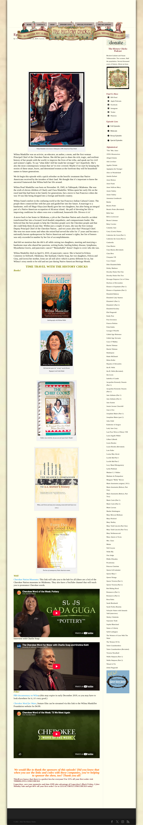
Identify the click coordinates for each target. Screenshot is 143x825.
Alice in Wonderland (113, 172)
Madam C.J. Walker (113, 472)
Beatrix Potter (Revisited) (115, 209)
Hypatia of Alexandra (113, 364)
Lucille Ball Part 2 (112, 461)
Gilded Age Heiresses (113, 334)
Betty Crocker (111, 224)
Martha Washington (113, 511)
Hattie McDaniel (112, 356)
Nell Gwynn (110, 548)
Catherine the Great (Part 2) (116, 239)
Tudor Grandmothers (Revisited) (117, 649)
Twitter (113, 112)
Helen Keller (110, 360)
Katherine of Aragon (113, 425)
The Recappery (104, 25)
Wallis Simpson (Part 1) (114, 657)
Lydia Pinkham (111, 469)
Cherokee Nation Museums (26, 579)
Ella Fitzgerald (111, 312)
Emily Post (110, 316)
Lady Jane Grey (112, 428)
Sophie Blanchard (112, 624)
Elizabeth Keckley (112, 309)
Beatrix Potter (111, 206)
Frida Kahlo (110, 327)
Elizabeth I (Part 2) (113, 305)
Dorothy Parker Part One (115, 272)
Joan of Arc (110, 410)
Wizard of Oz (111, 664)
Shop (52, 25)
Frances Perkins (111, 323)
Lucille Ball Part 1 (112, 458)
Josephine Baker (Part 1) (115, 414)
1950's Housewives (113, 154)
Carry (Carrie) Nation (113, 231)
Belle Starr (110, 213)
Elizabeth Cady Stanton (114, 298)
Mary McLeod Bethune (114, 515)
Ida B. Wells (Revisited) (114, 371)
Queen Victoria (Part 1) (114, 581)
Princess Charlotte (112, 566)
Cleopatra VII (111, 257)
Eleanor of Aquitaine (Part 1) (116, 286)
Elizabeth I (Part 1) (113, 301)
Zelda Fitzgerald (112, 668)
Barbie (108, 202)
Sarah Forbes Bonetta (113, 607)
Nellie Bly (110, 552)
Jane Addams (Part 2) (113, 399)
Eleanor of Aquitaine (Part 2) (116, 290)
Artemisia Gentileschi (113, 198)
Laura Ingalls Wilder (113, 436)
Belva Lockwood (112, 217)
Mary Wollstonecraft (113, 533)
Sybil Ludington (112, 632)
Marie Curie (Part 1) (113, 500)
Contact (41, 25)
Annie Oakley (111, 191)
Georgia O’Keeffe (112, 331)
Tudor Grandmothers (113, 645)
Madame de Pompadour (114, 476)
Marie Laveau (111, 507)
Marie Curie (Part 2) (113, 504)
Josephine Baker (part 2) (115, 417)
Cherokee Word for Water (25, 703)
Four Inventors (111, 320)
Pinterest (114, 116)
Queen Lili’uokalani (113, 570)
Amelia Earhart (111, 176)
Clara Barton (110, 246)
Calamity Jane (111, 228)
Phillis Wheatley (112, 559)
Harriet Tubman (111, 345)
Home (29, 25)
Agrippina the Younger (114, 169)
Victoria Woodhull (112, 653)
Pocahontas (110, 563)
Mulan (108, 544)
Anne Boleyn (111, 180)
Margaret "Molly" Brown (115, 480)
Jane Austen (110, 402)
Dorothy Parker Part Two (115, 275)
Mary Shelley (111, 522)
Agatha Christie (111, 165)
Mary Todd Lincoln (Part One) (117, 526)
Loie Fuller (110, 450)
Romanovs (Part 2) (113, 596)
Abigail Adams (111, 158)
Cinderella (110, 242)
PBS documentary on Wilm (26, 695)
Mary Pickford (111, 518)
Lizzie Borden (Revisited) (115, 447)
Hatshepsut (110, 353)
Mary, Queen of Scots (114, 537)
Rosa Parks (110, 599)
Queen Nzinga (111, 577)
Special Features (84, 25)
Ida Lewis (109, 375)
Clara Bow (110, 253)
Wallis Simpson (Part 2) (114, 660)
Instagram (114, 108)
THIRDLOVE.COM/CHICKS (27, 781)
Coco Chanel (111, 261)
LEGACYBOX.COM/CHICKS (73, 786)
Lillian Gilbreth (111, 439)
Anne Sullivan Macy (113, 187)
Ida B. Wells (110, 367)
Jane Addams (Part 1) (113, 395)
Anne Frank (110, 184)
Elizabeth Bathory (112, 294)
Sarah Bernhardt (112, 603)
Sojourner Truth (111, 621)
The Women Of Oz (113, 642)
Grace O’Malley (112, 342)
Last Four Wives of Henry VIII (117, 432)
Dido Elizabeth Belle (113, 264)
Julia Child (110, 421)
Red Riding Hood (112, 588)
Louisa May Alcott (112, 454)
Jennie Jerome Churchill (114, 406)
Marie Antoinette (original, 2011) (117, 483)
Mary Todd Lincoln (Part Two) (117, 530)
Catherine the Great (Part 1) (116, 235)
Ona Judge (110, 555)
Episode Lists (66, 25)
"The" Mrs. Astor (112, 150)
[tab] (117, 126)
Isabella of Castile (112, 378)
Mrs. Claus (110, 541)
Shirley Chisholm (112, 617)
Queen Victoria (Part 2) (114, 585)
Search (126, 36)
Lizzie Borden (111, 443)
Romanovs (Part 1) (113, 592)
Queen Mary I (111, 574)
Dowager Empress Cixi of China (117, 279)
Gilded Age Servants (113, 338)
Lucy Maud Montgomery (115, 465)
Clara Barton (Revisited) (114, 250)
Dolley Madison (112, 268)
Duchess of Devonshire (114, 283)
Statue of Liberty (112, 628)
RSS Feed (114, 97)
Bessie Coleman (112, 220)
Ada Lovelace (111, 161)
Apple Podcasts (116, 101)
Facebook (114, 105)
